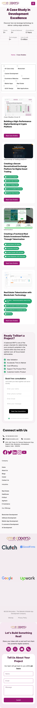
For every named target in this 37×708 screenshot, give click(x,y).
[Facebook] (5, 452)
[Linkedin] (14, 452)
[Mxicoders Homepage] (10, 4)
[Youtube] (24, 452)
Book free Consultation (18, 411)
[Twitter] (10, 452)
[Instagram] (19, 452)
